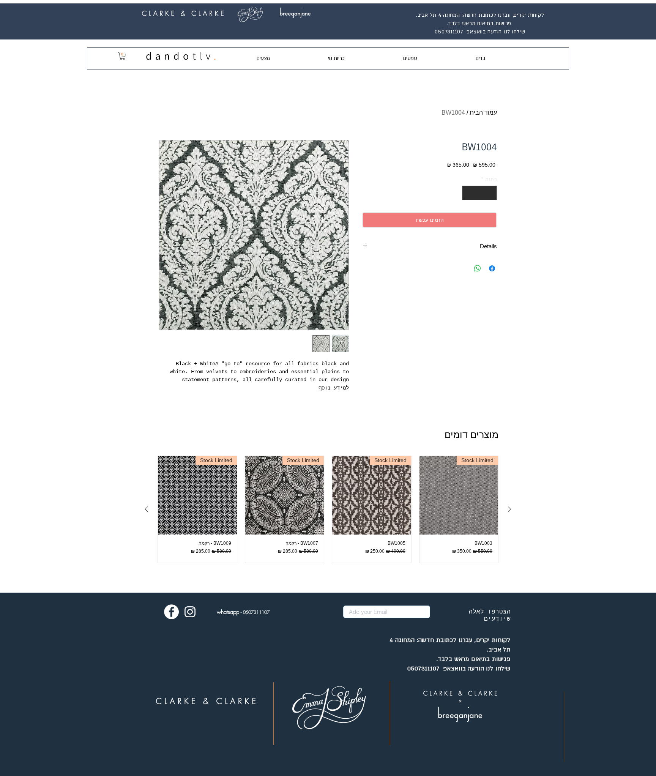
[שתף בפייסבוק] (492, 268)
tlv (203, 56)
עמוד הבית (483, 112)
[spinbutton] (479, 193)
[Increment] (468, 193)
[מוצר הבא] (146, 509)
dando (169, 56)
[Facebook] (171, 611)
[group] (328, 509)
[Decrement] (491, 193)
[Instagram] (190, 611)
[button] (122, 56)
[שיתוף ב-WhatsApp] (477, 268)
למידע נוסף (334, 388)
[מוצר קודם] (509, 509)
